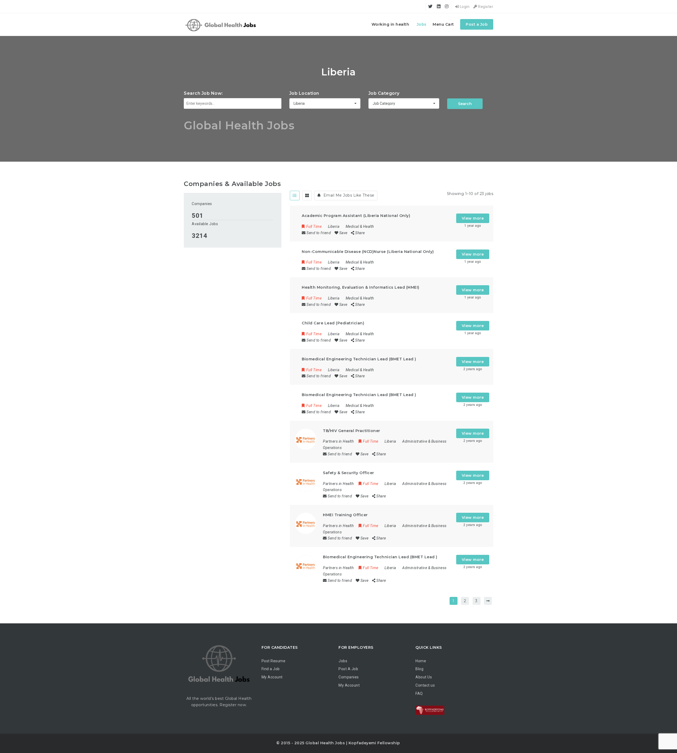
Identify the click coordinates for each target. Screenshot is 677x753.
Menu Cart (443, 24)
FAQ (419, 693)
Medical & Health (360, 226)
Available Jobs (205, 224)
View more (473, 218)
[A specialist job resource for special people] (221, 24)
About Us (423, 677)
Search (465, 103)
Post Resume (274, 661)
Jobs (422, 24)
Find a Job (271, 669)
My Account (272, 677)
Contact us (425, 685)
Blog (419, 669)
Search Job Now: (203, 93)
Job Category (384, 93)
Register (485, 6)
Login (464, 6)
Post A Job (348, 669)
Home (420, 661)
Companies (202, 204)
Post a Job (477, 24)
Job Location (304, 93)
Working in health (390, 24)
